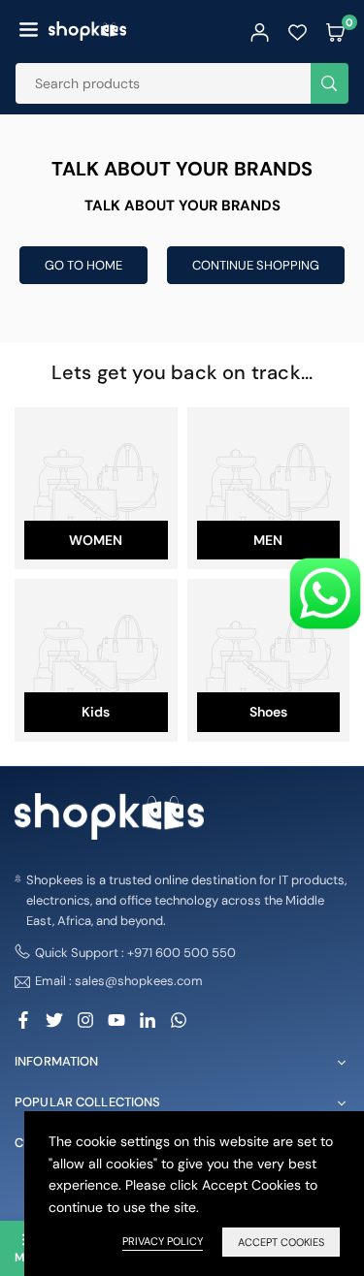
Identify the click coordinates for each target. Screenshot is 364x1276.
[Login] (260, 31)
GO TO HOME (83, 265)
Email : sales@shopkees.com (119, 981)
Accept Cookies (281, 1242)
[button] (29, 31)
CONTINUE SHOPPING (255, 265)
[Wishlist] (297, 31)
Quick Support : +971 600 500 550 (135, 952)
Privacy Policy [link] (162, 1241)
